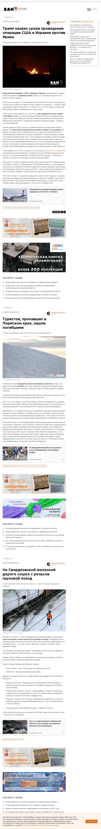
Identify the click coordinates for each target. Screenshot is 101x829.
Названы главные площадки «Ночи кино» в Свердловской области (33, 291)
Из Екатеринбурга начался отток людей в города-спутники (30, 805)
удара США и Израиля (53, 151)
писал (9, 402)
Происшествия (8, 465)
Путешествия (18, 465)
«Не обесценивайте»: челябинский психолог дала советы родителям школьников (83, 54)
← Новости (7, 17)
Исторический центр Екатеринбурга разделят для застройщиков (33, 298)
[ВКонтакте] (53, 212)
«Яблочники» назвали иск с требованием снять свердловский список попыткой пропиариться (83, 38)
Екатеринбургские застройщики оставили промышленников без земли (82, 32)
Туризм (44, 465)
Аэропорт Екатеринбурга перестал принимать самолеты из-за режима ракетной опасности (35, 536)
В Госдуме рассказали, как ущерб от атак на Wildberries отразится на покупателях (34, 548)
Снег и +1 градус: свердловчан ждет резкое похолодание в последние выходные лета (81, 61)
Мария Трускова (58, 22)
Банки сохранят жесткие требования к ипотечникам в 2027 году (32, 808)
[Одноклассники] (56, 212)
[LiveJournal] (64, 212)
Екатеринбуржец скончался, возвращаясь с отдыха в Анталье (31, 295)
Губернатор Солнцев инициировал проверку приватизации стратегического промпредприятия (30, 287)
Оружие (19, 207)
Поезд (22, 739)
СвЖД (16, 739)
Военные (37, 207)
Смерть (13, 207)
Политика (6, 207)
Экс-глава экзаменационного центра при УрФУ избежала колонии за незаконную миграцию (34, 542)
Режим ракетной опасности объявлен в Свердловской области (32, 282)
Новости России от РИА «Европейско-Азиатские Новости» (10, 9)
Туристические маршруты (32, 465)
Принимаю (91, 821)
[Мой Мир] (62, 212)
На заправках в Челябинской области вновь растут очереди (82, 26)
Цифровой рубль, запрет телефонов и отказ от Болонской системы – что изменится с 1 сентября (83, 46)
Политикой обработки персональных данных (40, 825)
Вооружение (28, 207)
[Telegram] (59, 212)
